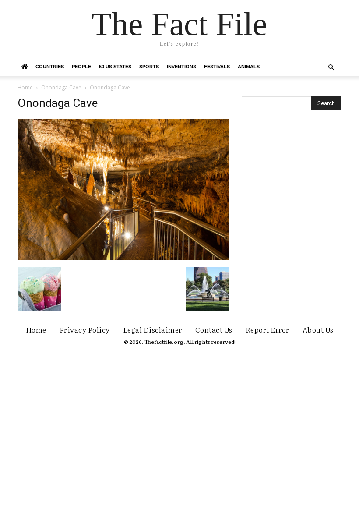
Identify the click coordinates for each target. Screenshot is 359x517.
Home (25, 87)
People (81, 66)
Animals (249, 66)
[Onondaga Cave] (123, 258)
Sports (149, 66)
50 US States (115, 66)
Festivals (217, 66)
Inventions (181, 66)
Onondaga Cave (61, 87)
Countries (49, 66)
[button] (330, 68)
